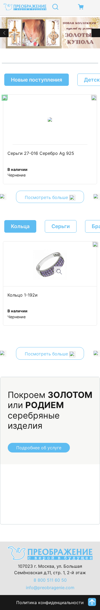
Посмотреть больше (47, 197)
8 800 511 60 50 (50, 580)
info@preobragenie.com (50, 587)
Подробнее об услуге (38, 447)
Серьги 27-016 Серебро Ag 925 (40, 153)
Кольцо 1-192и (22, 295)
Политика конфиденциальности (50, 602)
